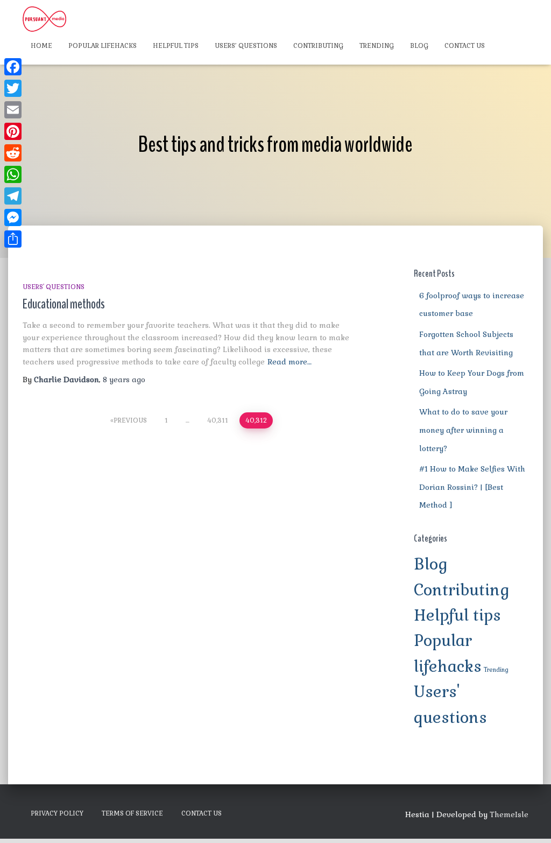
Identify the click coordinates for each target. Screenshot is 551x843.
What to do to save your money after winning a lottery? (463, 430)
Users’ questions (246, 45)
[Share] (13, 239)
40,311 (217, 420)
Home (41, 45)
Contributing (318, 45)
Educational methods (64, 304)
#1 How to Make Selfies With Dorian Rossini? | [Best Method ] (472, 487)
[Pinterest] (13, 131)
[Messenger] (13, 217)
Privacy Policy (57, 813)
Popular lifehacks (102, 45)
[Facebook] (13, 67)
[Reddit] (13, 153)
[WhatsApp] (13, 174)
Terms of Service (132, 813)
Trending (376, 45)
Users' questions (53, 287)
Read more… (289, 362)
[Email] (13, 110)
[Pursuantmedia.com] (44, 18)
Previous (130, 420)
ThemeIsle (509, 814)
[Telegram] (13, 196)
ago (124, 379)
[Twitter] (13, 88)
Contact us (464, 45)
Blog (419, 45)
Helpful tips (176, 45)
